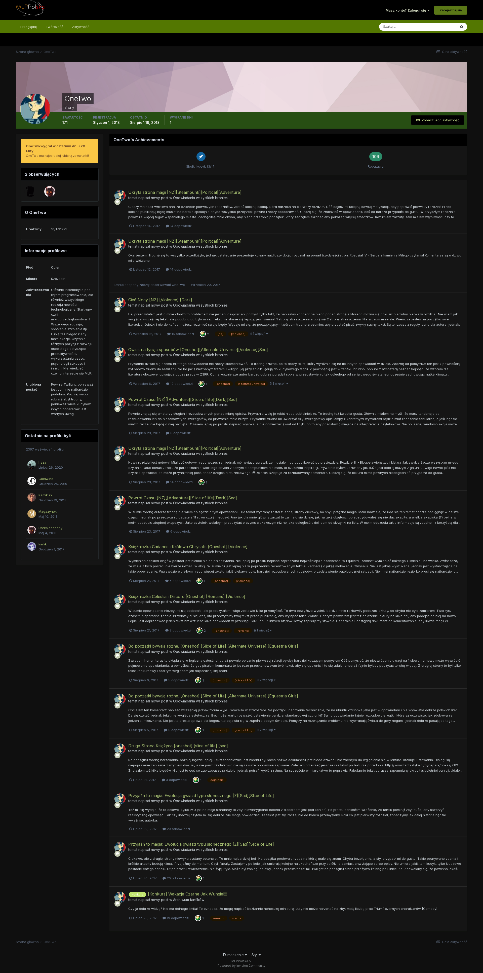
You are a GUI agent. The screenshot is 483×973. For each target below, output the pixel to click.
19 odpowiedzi (177, 918)
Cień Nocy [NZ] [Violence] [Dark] (160, 299)
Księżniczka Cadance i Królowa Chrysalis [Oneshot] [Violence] (188, 546)
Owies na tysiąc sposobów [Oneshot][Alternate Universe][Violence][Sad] (198, 349)
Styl (255, 955)
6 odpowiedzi (180, 433)
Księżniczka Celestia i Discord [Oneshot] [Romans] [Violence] (186, 596)
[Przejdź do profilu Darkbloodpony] (49, 191)
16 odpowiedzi (182, 334)
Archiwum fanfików (188, 899)
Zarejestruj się (450, 10)
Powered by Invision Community (241, 965)
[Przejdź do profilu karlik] (31, 546)
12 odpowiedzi (181, 384)
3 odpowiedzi (176, 780)
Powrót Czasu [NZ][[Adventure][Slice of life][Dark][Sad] (182, 399)
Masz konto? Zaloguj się (407, 10)
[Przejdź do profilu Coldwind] (31, 481)
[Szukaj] (461, 27)
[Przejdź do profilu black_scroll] (29, 191)
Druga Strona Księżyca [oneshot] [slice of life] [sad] (178, 745)
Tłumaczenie (233, 955)
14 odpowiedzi (180, 226)
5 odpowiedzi (180, 581)
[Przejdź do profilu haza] (31, 464)
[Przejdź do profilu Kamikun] (31, 497)
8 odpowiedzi (180, 630)
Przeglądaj (28, 27)
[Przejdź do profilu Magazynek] (31, 513)
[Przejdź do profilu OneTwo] (120, 195)
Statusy (443, 26)
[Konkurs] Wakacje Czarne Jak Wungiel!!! (187, 893)
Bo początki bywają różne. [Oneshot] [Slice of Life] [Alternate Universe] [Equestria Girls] (213, 646)
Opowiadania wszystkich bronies (200, 198)
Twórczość (54, 27)
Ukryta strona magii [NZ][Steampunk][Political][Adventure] (185, 192)
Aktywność (80, 27)
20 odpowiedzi (178, 829)
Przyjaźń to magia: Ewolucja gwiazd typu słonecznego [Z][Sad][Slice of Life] (201, 795)
